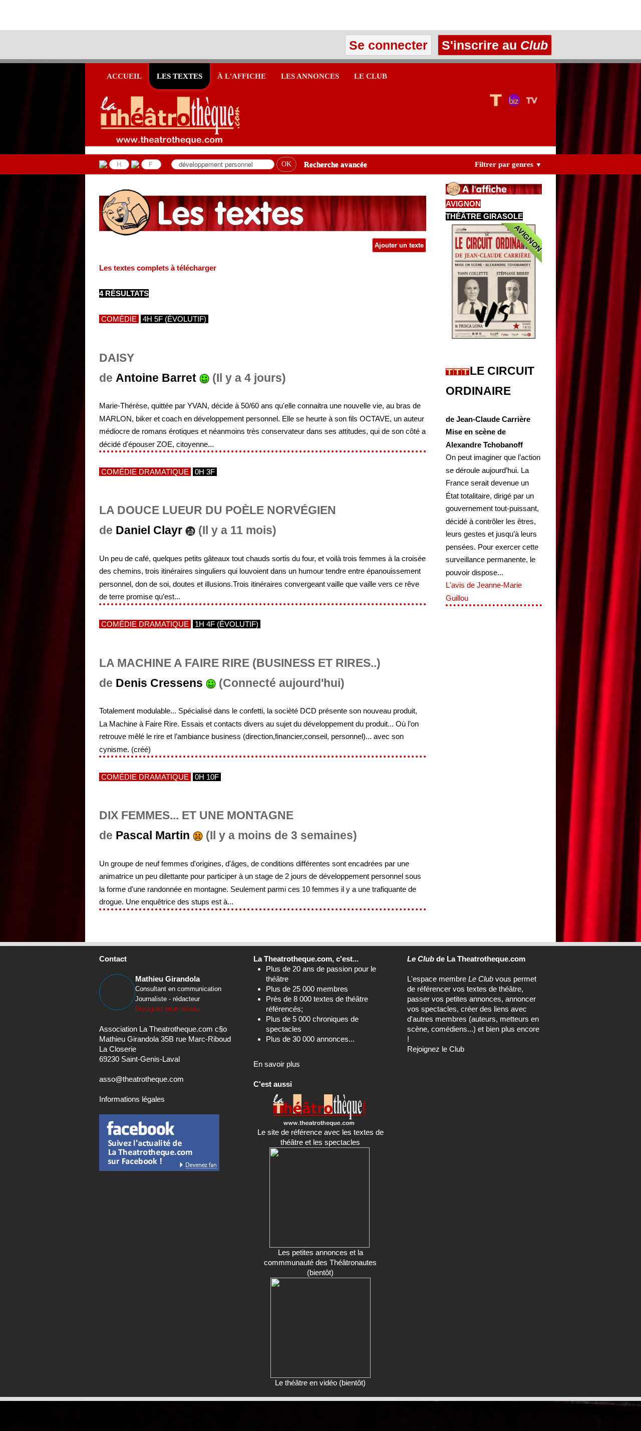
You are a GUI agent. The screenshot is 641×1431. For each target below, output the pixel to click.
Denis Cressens (159, 683)
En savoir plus (276, 1064)
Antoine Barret (156, 378)
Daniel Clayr (149, 530)
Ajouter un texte (399, 245)
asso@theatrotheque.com (141, 1079)
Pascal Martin (153, 835)
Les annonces (310, 76)
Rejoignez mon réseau (167, 1009)
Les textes (179, 76)
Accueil (124, 76)
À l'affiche (241, 76)
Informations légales (132, 1099)
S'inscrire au (493, 45)
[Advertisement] (117, 15)
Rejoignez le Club (435, 1049)
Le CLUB (370, 76)
